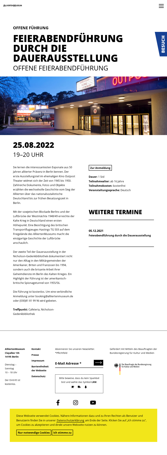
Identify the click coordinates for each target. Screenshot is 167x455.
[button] (161, 44)
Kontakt (36, 349)
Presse (35, 354)
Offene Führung (30, 27)
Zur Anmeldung (100, 168)
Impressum (37, 360)
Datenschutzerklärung (70, 420)
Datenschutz (38, 376)
